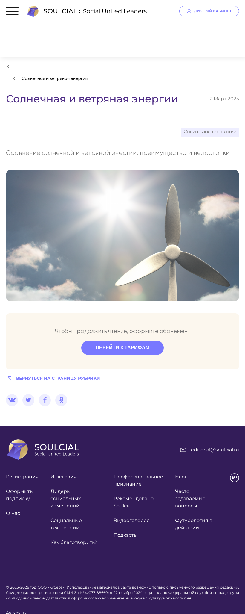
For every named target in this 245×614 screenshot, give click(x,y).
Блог (181, 477)
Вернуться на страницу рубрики (58, 378)
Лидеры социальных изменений (65, 499)
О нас (13, 513)
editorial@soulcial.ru (215, 450)
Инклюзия (63, 477)
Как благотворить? (73, 542)
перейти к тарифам (122, 347)
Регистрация (22, 477)
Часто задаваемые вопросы (190, 499)
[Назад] (8, 66)
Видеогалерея (132, 520)
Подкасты (126, 535)
